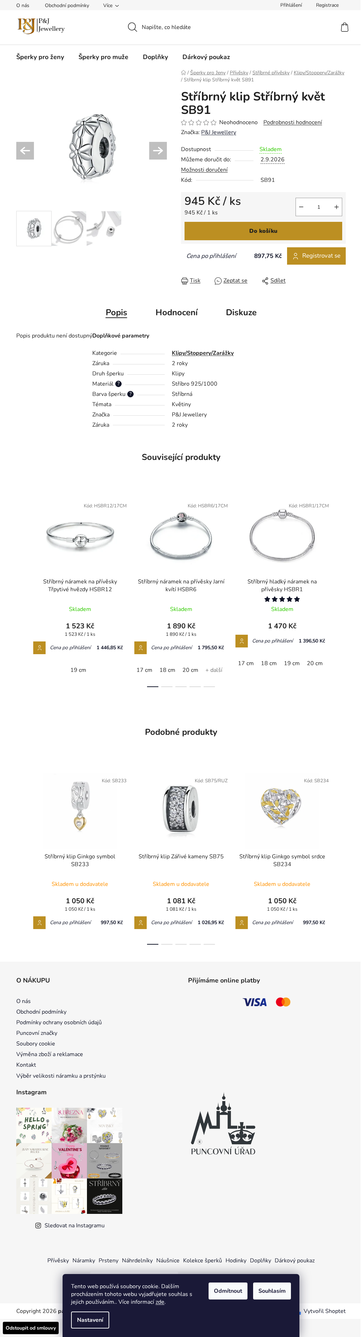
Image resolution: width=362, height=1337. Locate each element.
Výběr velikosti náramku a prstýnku (61, 1076)
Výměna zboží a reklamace (49, 1054)
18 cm (167, 670)
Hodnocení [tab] (177, 312)
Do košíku (263, 231)
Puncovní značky (36, 1033)
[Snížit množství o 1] (301, 207)
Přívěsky (58, 1260)
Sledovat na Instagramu (75, 1225)
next (340, 590)
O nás (22, 5)
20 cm (190, 670)
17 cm (144, 670)
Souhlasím (272, 1291)
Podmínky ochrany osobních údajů (59, 1022)
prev (22, 590)
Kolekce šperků (202, 1260)
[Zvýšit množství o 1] (336, 207)
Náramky (83, 1260)
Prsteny (108, 1260)
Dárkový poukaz (295, 1260)
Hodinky (236, 1260)
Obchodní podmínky (67, 5)
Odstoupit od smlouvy (31, 1328)
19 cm (78, 670)
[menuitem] (40, 57)
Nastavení (90, 1320)
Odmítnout (228, 1291)
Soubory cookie (35, 1044)
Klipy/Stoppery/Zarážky (203, 353)
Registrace (327, 5)
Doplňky (260, 1260)
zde (160, 1302)
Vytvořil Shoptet (325, 1311)
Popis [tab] (116, 312)
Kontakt (26, 1065)
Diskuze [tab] (241, 312)
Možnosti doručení (204, 170)
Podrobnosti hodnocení (292, 122)
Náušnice (168, 1260)
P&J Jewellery (218, 132)
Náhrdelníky (137, 1260)
